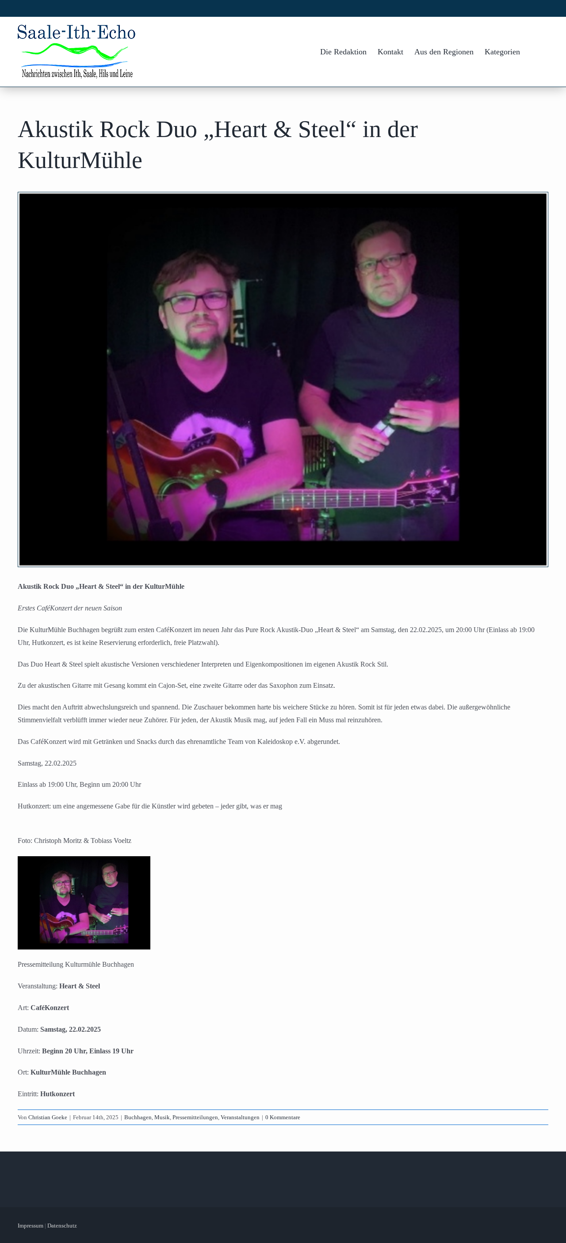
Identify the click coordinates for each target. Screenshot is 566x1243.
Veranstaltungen (240, 1117)
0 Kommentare (282, 1117)
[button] (534, 52)
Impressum (30, 1225)
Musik (162, 1117)
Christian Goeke (47, 1117)
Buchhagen (138, 1117)
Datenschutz (62, 1225)
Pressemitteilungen (195, 1117)
